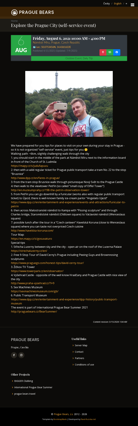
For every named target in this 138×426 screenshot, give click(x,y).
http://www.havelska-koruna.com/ (32, 230)
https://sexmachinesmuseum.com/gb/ (34, 291)
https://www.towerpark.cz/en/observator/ (37, 271)
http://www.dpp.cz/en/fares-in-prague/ (35, 178)
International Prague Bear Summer (33, 387)
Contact (79, 352)
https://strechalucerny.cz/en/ (29, 251)
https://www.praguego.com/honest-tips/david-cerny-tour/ (47, 263)
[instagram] (21, 355)
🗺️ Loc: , (52, 47)
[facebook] (14, 355)
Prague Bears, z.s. (63, 414)
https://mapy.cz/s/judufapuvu (29, 166)
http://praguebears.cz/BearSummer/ (34, 311)
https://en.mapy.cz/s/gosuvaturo (31, 238)
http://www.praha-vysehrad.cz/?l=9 (32, 283)
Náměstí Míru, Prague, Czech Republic (56, 42)
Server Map (81, 345)
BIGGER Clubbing (23, 381)
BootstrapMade (60, 419)
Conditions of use (84, 364)
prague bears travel (24, 394)
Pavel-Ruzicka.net (88, 419)
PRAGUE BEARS (36, 12)
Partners (79, 358)
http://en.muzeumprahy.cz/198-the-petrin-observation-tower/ (50, 190)
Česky (106, 3)
